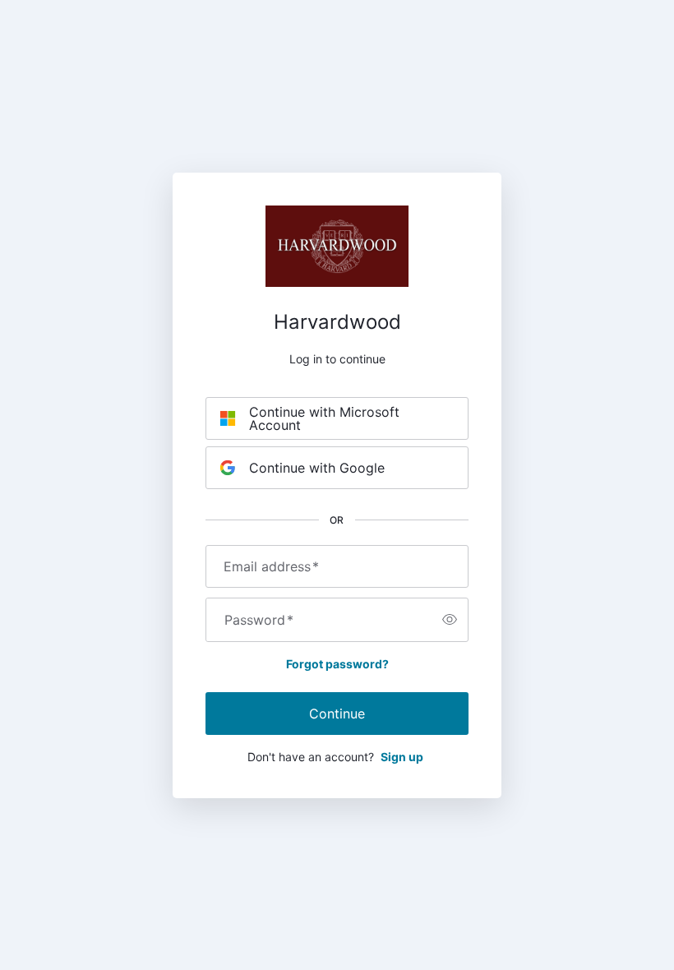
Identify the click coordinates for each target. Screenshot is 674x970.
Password (258, 619)
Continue (337, 713)
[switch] (450, 619)
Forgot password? (337, 664)
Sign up (402, 757)
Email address (271, 566)
